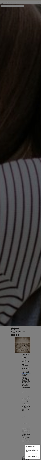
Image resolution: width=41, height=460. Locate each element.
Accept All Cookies (33, 453)
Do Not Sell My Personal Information (33, 456)
